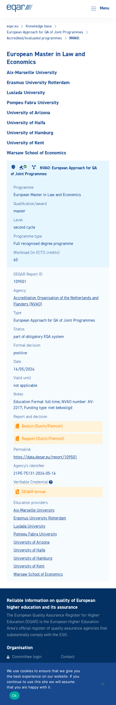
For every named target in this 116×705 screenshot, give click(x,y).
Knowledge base (39, 26)
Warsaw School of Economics (38, 574)
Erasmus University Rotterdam (39, 518)
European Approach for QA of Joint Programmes (45, 32)
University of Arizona (31, 542)
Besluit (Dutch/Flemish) (42, 426)
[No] (102, 684)
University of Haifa (29, 550)
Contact (67, 657)
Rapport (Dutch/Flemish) (43, 439)
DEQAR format (34, 492)
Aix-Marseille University (33, 510)
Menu (104, 8)
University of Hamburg (32, 558)
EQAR (20, 8)
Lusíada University (29, 526)
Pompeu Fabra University (35, 534)
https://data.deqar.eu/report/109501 (45, 457)
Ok (14, 695)
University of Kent (29, 566)
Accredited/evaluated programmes (34, 38)
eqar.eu (12, 26)
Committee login (27, 657)
